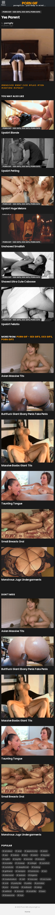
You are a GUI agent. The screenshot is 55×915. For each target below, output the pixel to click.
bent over (22, 85)
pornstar (40, 883)
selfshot (8, 891)
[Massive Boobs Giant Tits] (27, 441)
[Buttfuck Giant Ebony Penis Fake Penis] (27, 396)
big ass (46, 855)
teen (41, 85)
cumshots (9, 867)
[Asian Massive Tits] (27, 358)
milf (23, 879)
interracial (9, 875)
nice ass (33, 879)
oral (6, 883)
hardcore (34, 871)
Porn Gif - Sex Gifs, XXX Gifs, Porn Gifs (21, 128)
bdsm (35, 855)
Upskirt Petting (10, 171)
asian (44, 851)
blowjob (40, 859)
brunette (8, 863)
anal (19, 851)
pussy (15, 887)
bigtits (7, 859)
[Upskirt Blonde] (27, 115)
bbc (25, 855)
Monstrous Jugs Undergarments (21, 579)
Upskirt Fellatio (10, 324)
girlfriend (8, 871)
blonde (29, 859)
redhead (27, 887)
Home (27, 912)
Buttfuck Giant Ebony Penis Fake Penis (24, 414)
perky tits (17, 883)
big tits (18, 859)
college (33, 863)
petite (28, 883)
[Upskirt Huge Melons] (27, 190)
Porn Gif (29, 3)
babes (16, 855)
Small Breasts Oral (12, 541)
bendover (8, 85)
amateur (8, 851)
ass (6, 855)
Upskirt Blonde (10, 132)
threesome (9, 895)
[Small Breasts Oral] (27, 524)
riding (38, 887)
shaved (20, 891)
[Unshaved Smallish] (27, 228)
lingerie (33, 875)
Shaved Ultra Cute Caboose (18, 281)
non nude (46, 879)
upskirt (19, 88)
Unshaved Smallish (13, 246)
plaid (33, 85)
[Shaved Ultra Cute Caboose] (27, 265)
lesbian (22, 875)
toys (21, 895)
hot (45, 871)
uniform (7, 88)
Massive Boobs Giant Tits (16, 465)
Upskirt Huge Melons (13, 208)
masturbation (10, 879)
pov (6, 887)
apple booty (32, 851)
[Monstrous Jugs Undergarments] (27, 562)
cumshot (45, 863)
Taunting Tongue (11, 503)
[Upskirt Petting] (27, 153)
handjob (21, 871)
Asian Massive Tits (12, 376)
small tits (32, 891)
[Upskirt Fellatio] (27, 304)
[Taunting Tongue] (27, 486)
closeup (20, 863)
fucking (37, 867)
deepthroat (23, 867)
